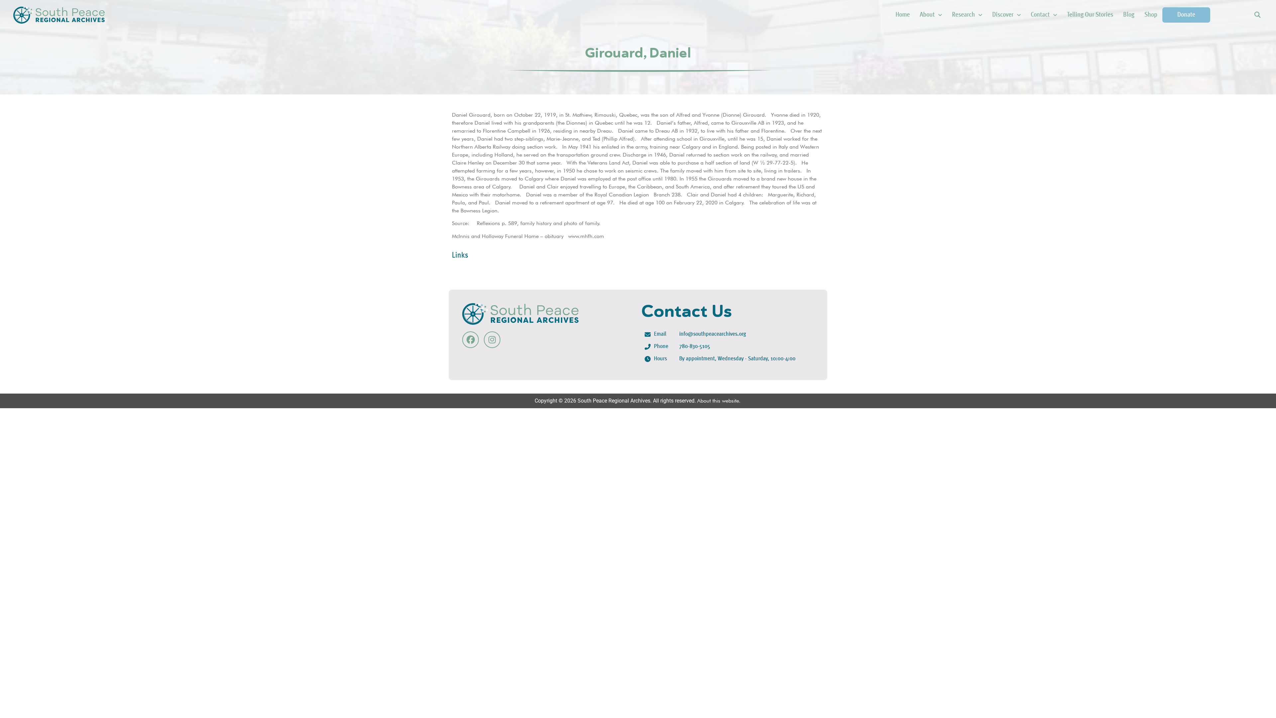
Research (963, 15)
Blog (1128, 15)
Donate (1186, 15)
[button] (1257, 15)
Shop (1150, 15)
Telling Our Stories (1090, 15)
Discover (1002, 15)
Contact (1040, 15)
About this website (718, 401)
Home (903, 15)
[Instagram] (492, 339)
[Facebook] (470, 339)
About (927, 15)
